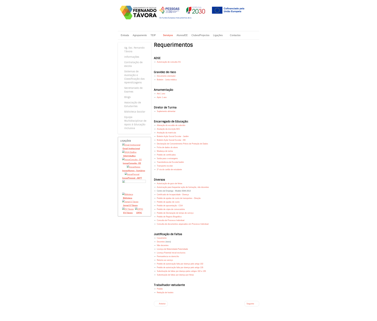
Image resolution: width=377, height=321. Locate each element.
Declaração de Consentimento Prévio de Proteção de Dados (182, 144)
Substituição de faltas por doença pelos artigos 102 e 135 (181, 271)
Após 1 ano (162, 97)
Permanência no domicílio (168, 256)
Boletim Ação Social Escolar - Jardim (173, 136)
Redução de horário (165, 292)
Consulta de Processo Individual (170, 220)
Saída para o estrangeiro (167, 158)
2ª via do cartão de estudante (169, 169)
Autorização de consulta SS (169, 62)
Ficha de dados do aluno (167, 147)
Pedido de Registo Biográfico (169, 217)
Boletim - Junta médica (167, 80)
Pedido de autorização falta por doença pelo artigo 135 (180, 267)
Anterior (162, 304)
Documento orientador (166, 76)
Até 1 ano (161, 94)
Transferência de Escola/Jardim (170, 162)
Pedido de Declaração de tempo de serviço (175, 213)
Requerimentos (173, 45)
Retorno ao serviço (165, 260)
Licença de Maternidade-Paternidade (172, 249)
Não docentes (163, 245)
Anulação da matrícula (166, 133)
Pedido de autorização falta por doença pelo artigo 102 (180, 264)
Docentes (161, 242)
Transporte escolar (165, 166)
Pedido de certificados (166, 155)
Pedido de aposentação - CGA (170, 205)
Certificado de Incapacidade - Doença (173, 194)
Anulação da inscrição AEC (168, 129)
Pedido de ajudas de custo (168, 202)
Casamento (162, 238)
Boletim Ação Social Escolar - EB (171, 140)
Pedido (160, 289)
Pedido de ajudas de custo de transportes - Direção (179, 198)
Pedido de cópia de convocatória (171, 209)
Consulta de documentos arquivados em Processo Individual (183, 224)
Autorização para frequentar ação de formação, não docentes (183, 187)
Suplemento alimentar (166, 111)
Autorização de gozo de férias (169, 183)
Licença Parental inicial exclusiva (171, 253)
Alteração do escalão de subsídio (171, 125)
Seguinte (251, 304)
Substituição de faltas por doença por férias (175, 275)
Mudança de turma (165, 151)
